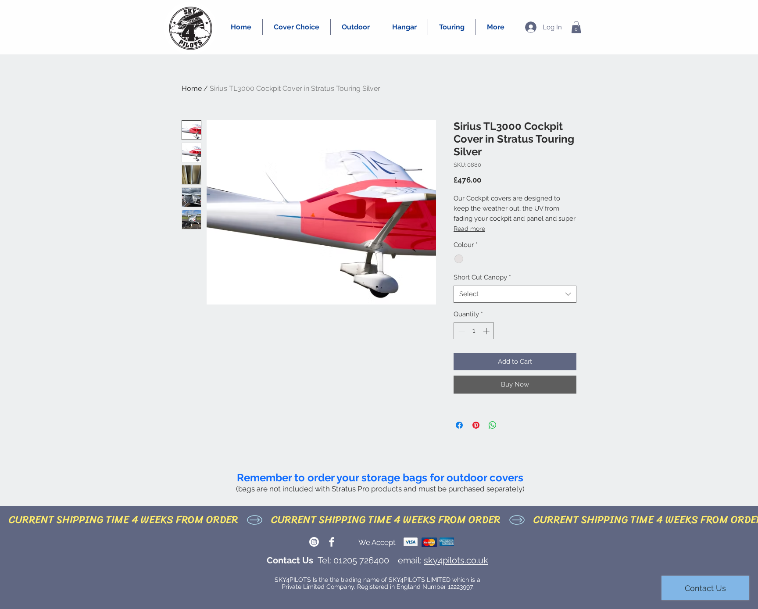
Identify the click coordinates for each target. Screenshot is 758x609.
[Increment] (487, 331)
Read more (469, 228)
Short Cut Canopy (482, 277)
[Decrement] (461, 331)
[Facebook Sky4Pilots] (331, 542)
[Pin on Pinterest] (476, 425)
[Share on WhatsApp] (492, 425)
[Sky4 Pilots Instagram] (314, 542)
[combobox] (515, 294)
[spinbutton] (474, 331)
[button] (576, 27)
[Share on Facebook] (459, 425)
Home (192, 88)
